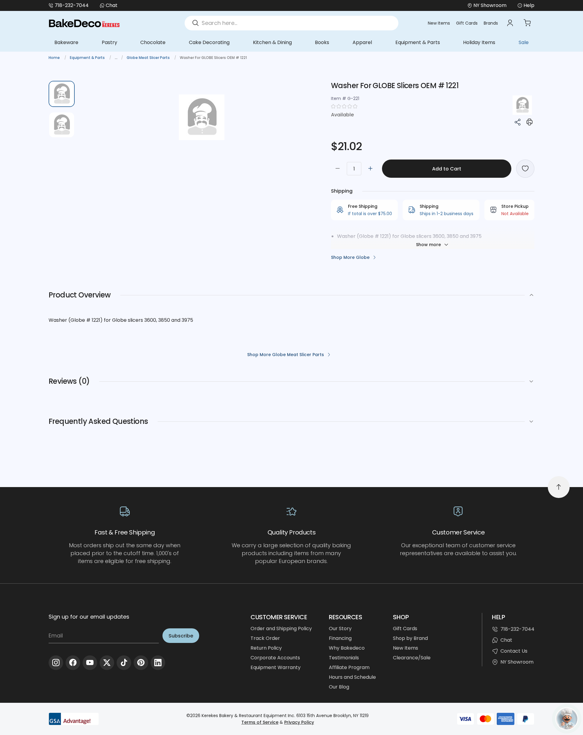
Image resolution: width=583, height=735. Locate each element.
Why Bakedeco (347, 647)
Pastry (109, 42)
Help (528, 5)
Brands (491, 23)
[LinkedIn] (158, 662)
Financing (340, 638)
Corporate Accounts (275, 657)
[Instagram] (56, 662)
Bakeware (66, 42)
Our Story (340, 628)
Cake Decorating (209, 42)
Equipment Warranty (276, 667)
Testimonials (344, 657)
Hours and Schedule (352, 677)
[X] (107, 662)
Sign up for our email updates (89, 616)
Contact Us (513, 650)
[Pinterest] (141, 662)
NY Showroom (517, 661)
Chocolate (152, 42)
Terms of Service (259, 722)
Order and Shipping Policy (281, 628)
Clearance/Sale (412, 657)
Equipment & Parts (417, 42)
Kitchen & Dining (272, 42)
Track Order (265, 638)
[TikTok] (124, 662)
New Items (439, 23)
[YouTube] (90, 662)
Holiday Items (479, 42)
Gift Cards (467, 23)
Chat (112, 5)
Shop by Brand (410, 638)
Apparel (362, 42)
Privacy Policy (299, 722)
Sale (524, 42)
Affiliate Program (349, 667)
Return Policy (266, 647)
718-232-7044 (72, 5)
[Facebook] (73, 662)
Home (55, 57)
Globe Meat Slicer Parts (149, 57)
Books (322, 42)
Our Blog (339, 686)
